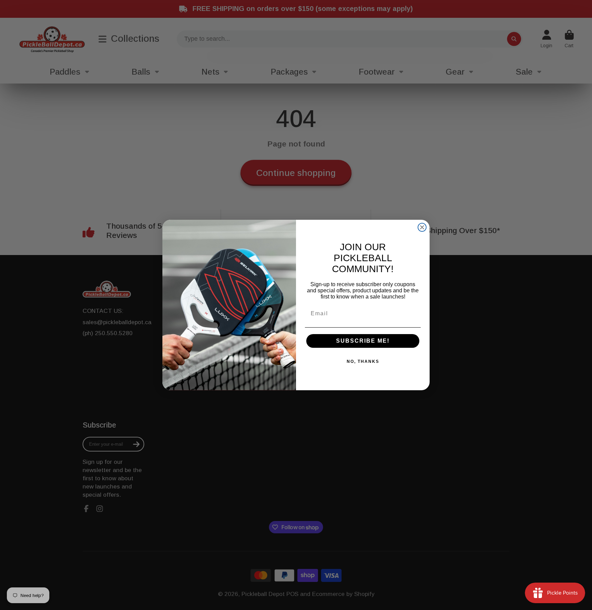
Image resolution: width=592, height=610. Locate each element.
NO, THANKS (363, 361)
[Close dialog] (422, 227)
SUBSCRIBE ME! (363, 341)
